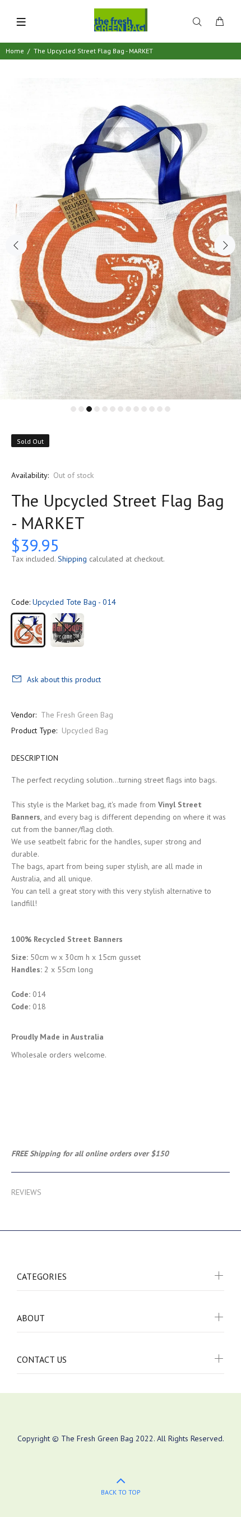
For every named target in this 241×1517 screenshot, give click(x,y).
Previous (16, 245)
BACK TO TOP (121, 1492)
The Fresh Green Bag (77, 715)
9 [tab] (136, 409)
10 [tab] (144, 409)
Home (15, 51)
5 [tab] (105, 409)
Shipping (72, 559)
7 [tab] (120, 409)
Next (224, 245)
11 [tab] (152, 409)
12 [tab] (160, 409)
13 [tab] (167, 409)
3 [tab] (89, 409)
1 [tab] (73, 409)
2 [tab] (81, 409)
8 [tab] (128, 409)
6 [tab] (112, 409)
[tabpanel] (120, 238)
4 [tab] (97, 409)
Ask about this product (64, 679)
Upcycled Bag (85, 730)
